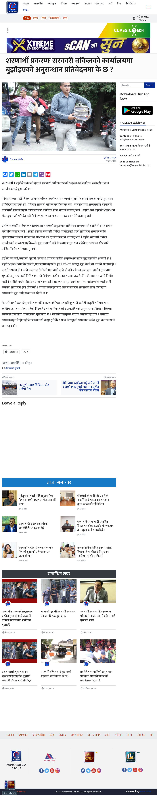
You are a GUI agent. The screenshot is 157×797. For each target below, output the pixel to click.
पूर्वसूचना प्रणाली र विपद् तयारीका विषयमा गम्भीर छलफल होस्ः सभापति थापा (37, 500)
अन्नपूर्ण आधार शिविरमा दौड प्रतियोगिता (34, 386)
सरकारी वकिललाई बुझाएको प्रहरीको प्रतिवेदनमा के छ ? (56, 674)
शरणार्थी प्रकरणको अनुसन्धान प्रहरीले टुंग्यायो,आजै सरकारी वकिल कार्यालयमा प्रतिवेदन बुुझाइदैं (17, 618)
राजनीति (38, 3)
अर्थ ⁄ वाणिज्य (77, 735)
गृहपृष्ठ (26, 3)
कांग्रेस (35, 18)
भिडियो (129, 3)
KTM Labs (145, 791)
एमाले (44, 18)
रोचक (129, 735)
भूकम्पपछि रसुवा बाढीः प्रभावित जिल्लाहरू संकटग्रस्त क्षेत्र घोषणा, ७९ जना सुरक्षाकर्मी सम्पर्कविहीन (95, 526)
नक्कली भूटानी (13, 368)
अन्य (25, 10)
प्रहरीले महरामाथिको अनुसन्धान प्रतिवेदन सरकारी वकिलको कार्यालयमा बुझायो (96, 676)
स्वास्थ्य (76, 3)
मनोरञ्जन (52, 3)
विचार (64, 3)
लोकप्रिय (141, 735)
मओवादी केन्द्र (54, 18)
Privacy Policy (19, 791)
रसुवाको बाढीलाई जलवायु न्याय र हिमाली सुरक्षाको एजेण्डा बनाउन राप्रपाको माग (36, 551)
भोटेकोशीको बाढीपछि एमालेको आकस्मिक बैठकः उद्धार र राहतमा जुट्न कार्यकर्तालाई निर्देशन (93, 500)
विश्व (119, 3)
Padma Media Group (16, 766)
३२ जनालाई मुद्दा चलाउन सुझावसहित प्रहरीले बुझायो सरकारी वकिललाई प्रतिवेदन (16, 676)
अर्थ (110, 3)
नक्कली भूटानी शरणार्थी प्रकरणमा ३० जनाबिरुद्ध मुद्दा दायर (58, 613)
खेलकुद (99, 3)
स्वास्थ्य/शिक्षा (39, 735)
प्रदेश (87, 3)
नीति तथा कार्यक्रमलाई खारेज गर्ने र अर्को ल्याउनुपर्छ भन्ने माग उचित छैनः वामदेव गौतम (80, 387)
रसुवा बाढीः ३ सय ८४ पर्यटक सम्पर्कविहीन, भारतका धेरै (33, 526)
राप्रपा (65, 18)
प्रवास (107, 735)
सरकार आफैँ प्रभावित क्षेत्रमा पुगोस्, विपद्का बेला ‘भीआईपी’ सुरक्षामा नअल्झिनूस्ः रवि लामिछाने (94, 551)
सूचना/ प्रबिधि (94, 735)
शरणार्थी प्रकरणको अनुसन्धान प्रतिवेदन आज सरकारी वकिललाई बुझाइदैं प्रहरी (97, 616)
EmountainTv (16, 159)
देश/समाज (23, 735)
